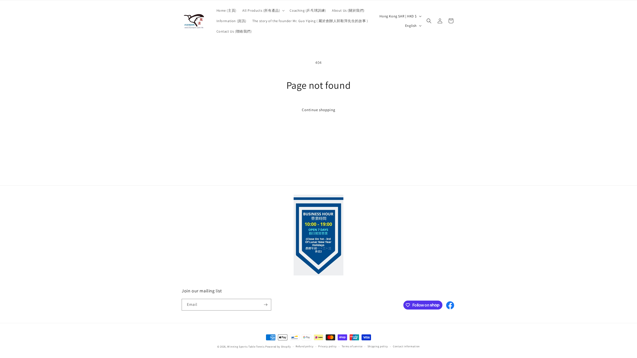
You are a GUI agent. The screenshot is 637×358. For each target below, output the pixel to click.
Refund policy (304, 346)
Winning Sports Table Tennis (246, 346)
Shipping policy (378, 346)
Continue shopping (318, 109)
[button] (263, 10)
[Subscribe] (265, 305)
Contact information (406, 346)
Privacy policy (327, 346)
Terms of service (352, 346)
